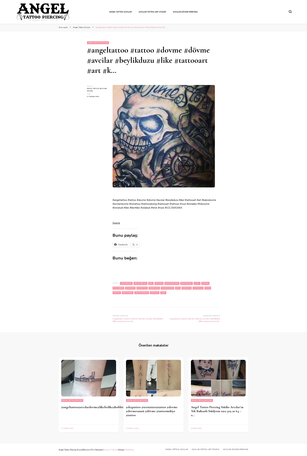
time (163, 293)
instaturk (154, 288)
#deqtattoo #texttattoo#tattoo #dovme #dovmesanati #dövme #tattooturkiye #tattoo (151, 411)
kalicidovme (167, 288)
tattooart (127, 293)
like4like (187, 288)
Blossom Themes (110, 449)
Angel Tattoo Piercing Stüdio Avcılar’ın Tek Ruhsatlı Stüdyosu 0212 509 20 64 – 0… (217, 411)
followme (118, 288)
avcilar (159, 283)
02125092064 (126, 283)
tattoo (117, 293)
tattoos (154, 293)
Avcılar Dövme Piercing (185, 12)
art (151, 283)
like (178, 288)
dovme (205, 283)
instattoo (142, 288)
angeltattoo (140, 283)
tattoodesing (141, 293)
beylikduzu (186, 283)
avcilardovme (171, 283)
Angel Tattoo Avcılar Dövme (97, 90)
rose (207, 288)
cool (197, 283)
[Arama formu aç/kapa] (290, 11)
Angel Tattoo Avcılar (120, 12)
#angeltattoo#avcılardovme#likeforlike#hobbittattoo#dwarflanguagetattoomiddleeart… (119, 407)
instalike (130, 288)
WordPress (129, 449)
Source (116, 223)
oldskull (198, 288)
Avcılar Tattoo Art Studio (152, 12)
